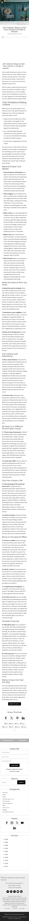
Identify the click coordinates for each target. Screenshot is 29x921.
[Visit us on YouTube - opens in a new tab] (22, 823)
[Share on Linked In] (23, 718)
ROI (6, 723)
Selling (3, 794)
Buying (4, 797)
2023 (6, 848)
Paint (17, 723)
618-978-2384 (17, 887)
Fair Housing (21, 908)
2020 (6, 857)
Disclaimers (11, 918)
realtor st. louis (5, 807)
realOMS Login (17, 918)
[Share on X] (11, 718)
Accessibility (15, 908)
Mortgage (4, 809)
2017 (6, 866)
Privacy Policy (7, 908)
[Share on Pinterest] (17, 718)
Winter (12, 727)
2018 (6, 863)
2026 (6, 839)
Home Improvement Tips (8, 812)
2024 (6, 845)
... (14, 730)
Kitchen (18, 727)
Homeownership (6, 801)
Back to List (14, 704)
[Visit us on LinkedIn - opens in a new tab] (14, 828)
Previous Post (8, 740)
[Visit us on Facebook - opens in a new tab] (7, 823)
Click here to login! (14, 771)
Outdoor (24, 727)
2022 (6, 851)
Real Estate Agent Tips (7, 803)
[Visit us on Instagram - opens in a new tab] (12, 823)
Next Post (22, 740)
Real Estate (4, 792)
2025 (6, 842)
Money (11, 723)
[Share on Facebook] (6, 718)
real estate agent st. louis (8, 799)
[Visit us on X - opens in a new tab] (17, 823)
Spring (22, 723)
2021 (6, 854)
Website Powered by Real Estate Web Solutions (14, 914)
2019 (6, 860)
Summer (6, 727)
